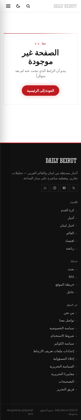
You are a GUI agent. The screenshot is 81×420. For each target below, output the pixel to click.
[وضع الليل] (18, 6)
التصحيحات (68, 381)
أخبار (73, 218)
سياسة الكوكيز (66, 343)
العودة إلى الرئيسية (40, 90)
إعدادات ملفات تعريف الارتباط (55, 351)
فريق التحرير (67, 389)
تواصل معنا (68, 320)
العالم (72, 233)
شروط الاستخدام (64, 335)
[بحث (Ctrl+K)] (28, 6)
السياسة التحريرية (64, 366)
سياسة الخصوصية (63, 328)
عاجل (72, 292)
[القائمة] (8, 6)
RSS (73, 276)
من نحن (71, 312)
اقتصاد (71, 241)
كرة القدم (69, 210)
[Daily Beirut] (65, 6)
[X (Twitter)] (74, 188)
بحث (73, 269)
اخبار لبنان (69, 225)
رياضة (72, 248)
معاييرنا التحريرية (64, 374)
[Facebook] (64, 188)
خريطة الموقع (67, 284)
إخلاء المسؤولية (65, 358)
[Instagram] (55, 188)
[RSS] (45, 188)
